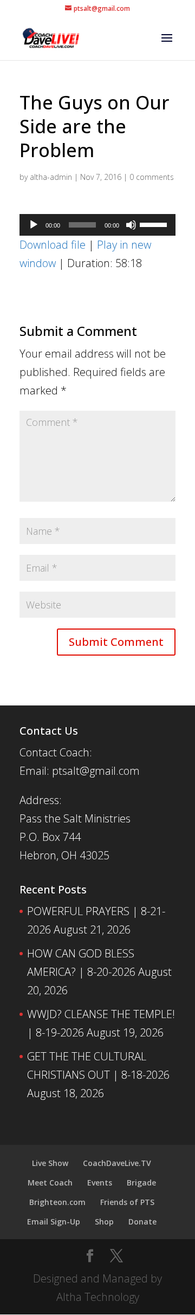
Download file (53, 244)
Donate (142, 1221)
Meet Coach (50, 1182)
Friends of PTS (127, 1202)
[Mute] (131, 224)
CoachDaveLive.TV (117, 1163)
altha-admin (51, 177)
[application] (98, 225)
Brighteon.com (57, 1202)
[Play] (33, 224)
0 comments (151, 177)
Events (99, 1182)
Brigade (141, 1182)
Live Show (50, 1163)
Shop (104, 1221)
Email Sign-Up (53, 1221)
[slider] (155, 224)
